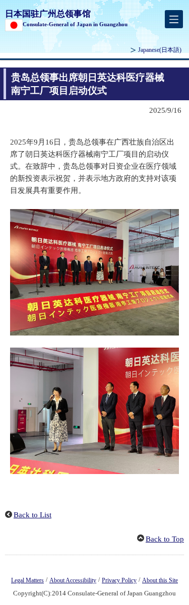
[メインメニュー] (174, 19)
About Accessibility (72, 580)
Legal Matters (27, 580)
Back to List (32, 515)
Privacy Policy (119, 580)
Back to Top (165, 539)
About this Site (160, 580)
